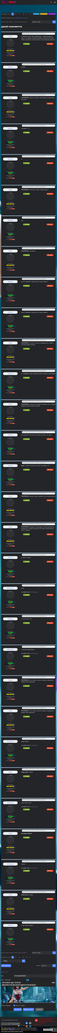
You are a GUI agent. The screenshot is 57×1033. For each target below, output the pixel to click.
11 (45, 340)
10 (45, 309)
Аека (10, 36)
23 (45, 708)
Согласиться (48, 1029)
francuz (10, 67)
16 (45, 493)
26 (45, 799)
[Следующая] (30, 14)
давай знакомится (22, 21)
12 (45, 370)
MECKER (18, 17)
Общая (15, 21)
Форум (2, 21)
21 (45, 646)
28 (45, 861)
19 (45, 585)
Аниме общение (9, 21)
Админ (13, 17)
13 (45, 401)
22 (45, 677)
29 (45, 891)
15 (45, 462)
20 (45, 616)
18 (45, 554)
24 (45, 738)
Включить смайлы (20, 1005)
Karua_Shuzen (24, 17)
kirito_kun (10, 588)
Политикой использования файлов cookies (12, 1031)
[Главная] (8, 2)
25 (45, 769)
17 (45, 524)
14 (45, 432)
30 (45, 922)
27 (45, 830)
